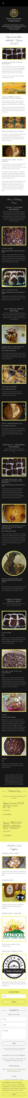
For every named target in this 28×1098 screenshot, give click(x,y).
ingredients (22, 68)
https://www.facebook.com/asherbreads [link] (14, 1069)
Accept (14, 1094)
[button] (3, 3)
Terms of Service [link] (16, 1049)
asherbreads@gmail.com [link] (14, 1071)
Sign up (14, 1002)
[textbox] (14, 996)
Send (14, 1043)
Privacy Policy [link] (8, 1049)
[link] (14, 13)
